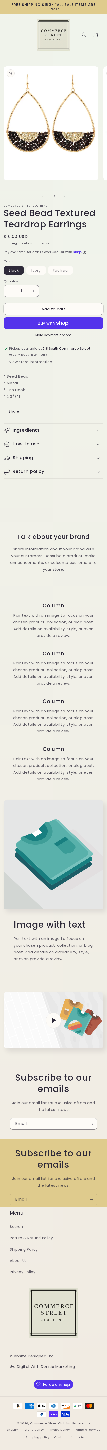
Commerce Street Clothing (51, 1423)
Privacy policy (59, 1430)
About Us (18, 1260)
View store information (30, 361)
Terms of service (87, 1430)
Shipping (10, 243)
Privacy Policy (22, 1271)
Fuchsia (63, 271)
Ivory (38, 271)
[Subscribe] (91, 1124)
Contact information (70, 1437)
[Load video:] (53, 1020)
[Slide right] (64, 196)
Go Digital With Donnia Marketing (42, 1366)
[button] (9, 34)
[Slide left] (42, 196)
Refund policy (33, 1430)
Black (14, 270)
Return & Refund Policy (31, 1237)
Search (16, 1226)
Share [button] (14, 411)
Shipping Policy (24, 1249)
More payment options (53, 335)
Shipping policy (38, 1437)
